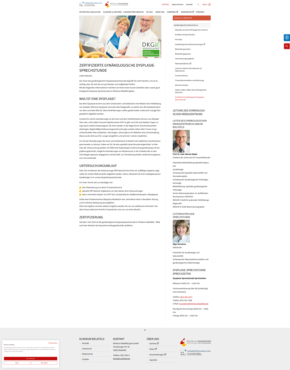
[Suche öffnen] (287, 46)
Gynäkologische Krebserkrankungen (189, 44)
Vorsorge (178, 39)
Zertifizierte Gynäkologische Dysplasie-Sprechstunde (190, 98)
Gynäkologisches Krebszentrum (186, 25)
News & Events (177, 4)
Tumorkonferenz (181, 75)
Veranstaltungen (157, 354)
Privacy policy (52, 343)
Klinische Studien (181, 85)
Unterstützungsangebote (184, 58)
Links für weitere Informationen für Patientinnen (188, 69)
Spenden (153, 360)
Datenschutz (87, 354)
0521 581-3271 (186, 297)
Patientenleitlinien (182, 63)
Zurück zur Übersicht (183, 18)
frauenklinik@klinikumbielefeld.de (193, 303)
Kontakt (189, 4)
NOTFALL (165, 4)
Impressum (87, 348)
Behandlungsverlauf (182, 49)
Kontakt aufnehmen (121, 358)
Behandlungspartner (183, 54)
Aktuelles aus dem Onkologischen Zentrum (191, 30)
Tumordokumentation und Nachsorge (189, 80)
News (152, 349)
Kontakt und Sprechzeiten (185, 34)
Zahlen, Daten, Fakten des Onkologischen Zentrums (191, 91)
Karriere (153, 343)
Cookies (85, 359)
